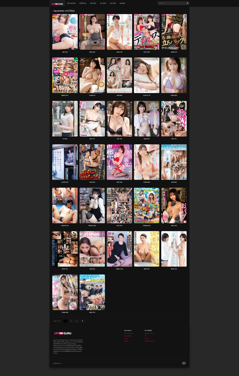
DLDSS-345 (65, 182)
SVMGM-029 (146, 225)
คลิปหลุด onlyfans (149, 341)
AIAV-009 (119, 95)
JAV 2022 (93, 3)
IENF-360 (119, 182)
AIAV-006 (92, 269)
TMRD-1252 (119, 269)
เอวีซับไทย (82, 3)
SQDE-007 (147, 139)
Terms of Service (128, 333)
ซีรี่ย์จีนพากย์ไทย (149, 333)
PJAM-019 (92, 95)
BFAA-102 (174, 269)
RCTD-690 (147, 52)
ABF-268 (64, 52)
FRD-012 (174, 139)
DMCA (126, 338)
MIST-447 (146, 269)
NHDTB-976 (65, 225)
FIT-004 (65, 139)
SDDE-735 (92, 312)
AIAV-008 (174, 182)
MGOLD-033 (92, 225)
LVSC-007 (119, 225)
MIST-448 (174, 225)
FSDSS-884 (65, 312)
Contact (126, 341)
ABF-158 (119, 139)
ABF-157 (92, 139)
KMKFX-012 (64, 95)
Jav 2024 (113, 3)
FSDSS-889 (146, 182)
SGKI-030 (92, 182)
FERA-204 (92, 52)
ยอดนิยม (122, 3)
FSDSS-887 (174, 95)
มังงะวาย (147, 338)
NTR (146, 336)
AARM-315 (174, 52)
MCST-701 (65, 269)
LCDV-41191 (146, 95)
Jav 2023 (103, 3)
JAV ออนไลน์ (71, 3)
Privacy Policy (127, 336)
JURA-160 (119, 52)
